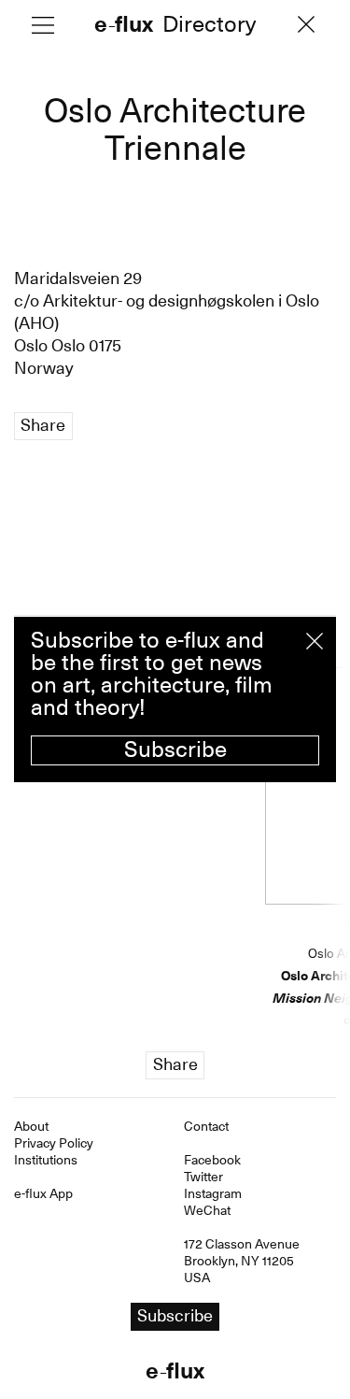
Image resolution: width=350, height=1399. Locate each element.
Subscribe (175, 749)
